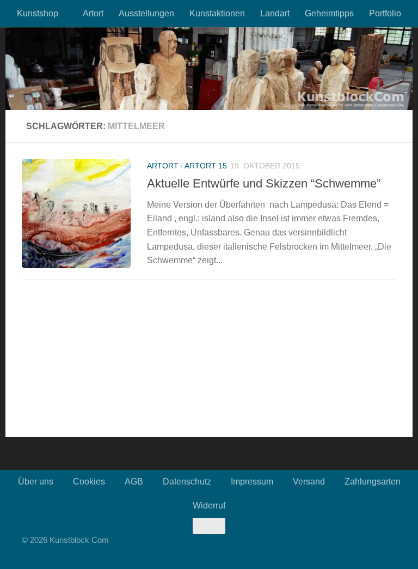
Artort (93, 13)
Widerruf (209, 505)
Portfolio (385, 13)
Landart (275, 13)
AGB (134, 481)
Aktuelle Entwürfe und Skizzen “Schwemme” (263, 183)
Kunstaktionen (217, 13)
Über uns (35, 481)
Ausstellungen (146, 13)
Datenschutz (187, 481)
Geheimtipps (329, 13)
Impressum (252, 481)
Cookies (89, 481)
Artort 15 (206, 165)
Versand (309, 481)
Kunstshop (37, 13)
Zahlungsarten (373, 481)
